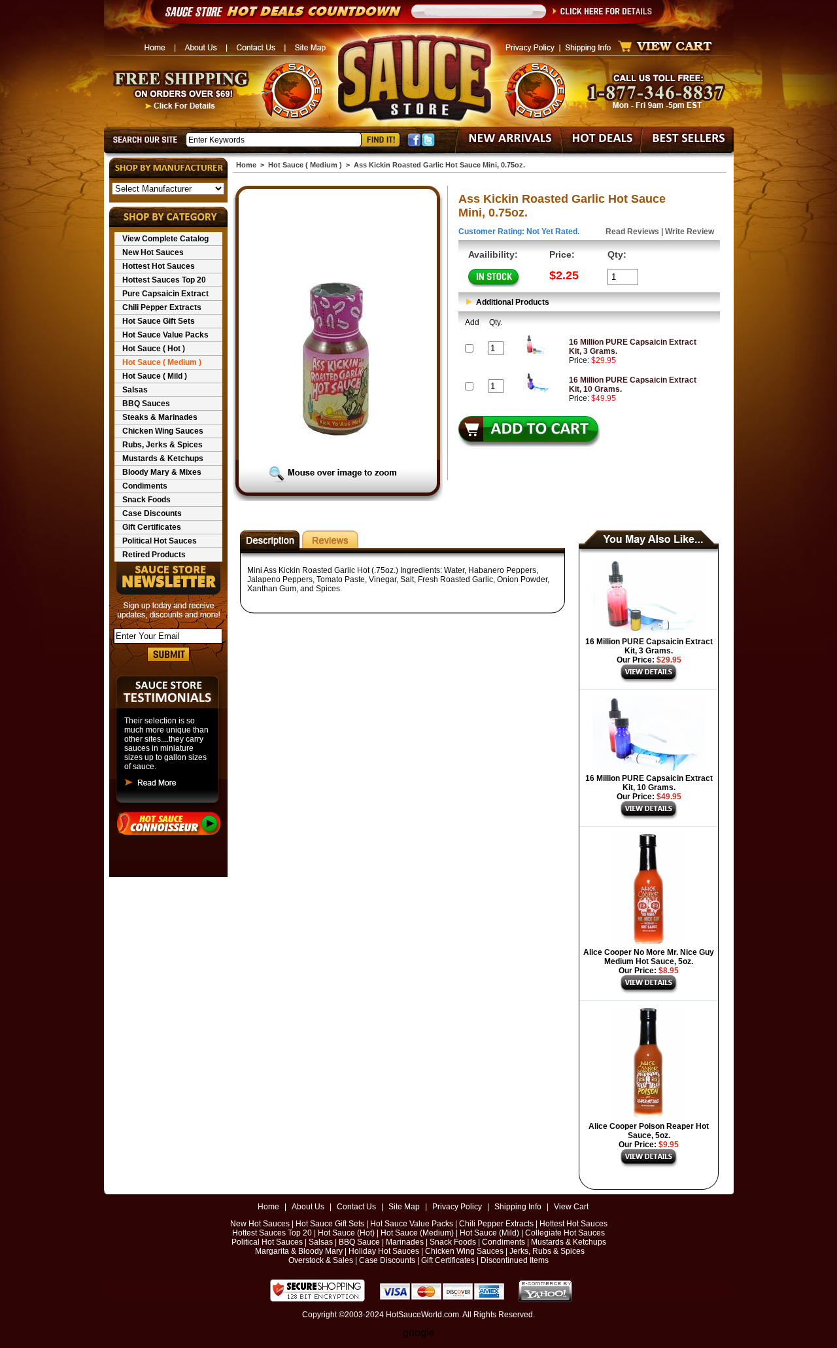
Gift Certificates (151, 527)
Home (246, 165)
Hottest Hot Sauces (158, 266)
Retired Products (154, 554)
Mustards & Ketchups (162, 458)
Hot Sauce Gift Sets (158, 321)
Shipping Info (517, 1206)
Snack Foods (146, 499)
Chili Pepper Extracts (161, 307)
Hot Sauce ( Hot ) (153, 348)
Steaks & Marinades (159, 417)
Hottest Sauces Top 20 (164, 280)
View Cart (571, 1206)
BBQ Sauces (146, 403)
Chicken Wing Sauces (162, 431)
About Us (308, 1206)
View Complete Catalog (165, 238)
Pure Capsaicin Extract (165, 293)
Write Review (689, 231)
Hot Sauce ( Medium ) (161, 362)
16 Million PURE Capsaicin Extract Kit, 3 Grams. (649, 646)
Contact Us (356, 1206)
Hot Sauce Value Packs (165, 334)
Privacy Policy (457, 1206)
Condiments (144, 486)
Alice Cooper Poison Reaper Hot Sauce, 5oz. (649, 1131)
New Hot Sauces (153, 252)
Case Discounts (152, 513)
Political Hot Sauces (159, 540)
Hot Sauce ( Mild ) (154, 376)
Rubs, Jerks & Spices (162, 444)
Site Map (404, 1206)
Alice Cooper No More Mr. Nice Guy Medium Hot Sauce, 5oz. (648, 957)
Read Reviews (632, 231)
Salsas (135, 389)
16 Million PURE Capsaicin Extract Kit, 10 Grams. (649, 783)
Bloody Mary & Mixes (161, 472)
